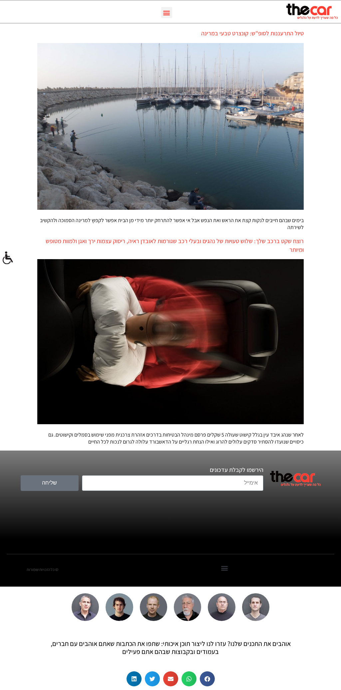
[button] (166, 12)
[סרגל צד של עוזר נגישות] (8, 258)
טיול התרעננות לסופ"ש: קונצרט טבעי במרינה (252, 33)
